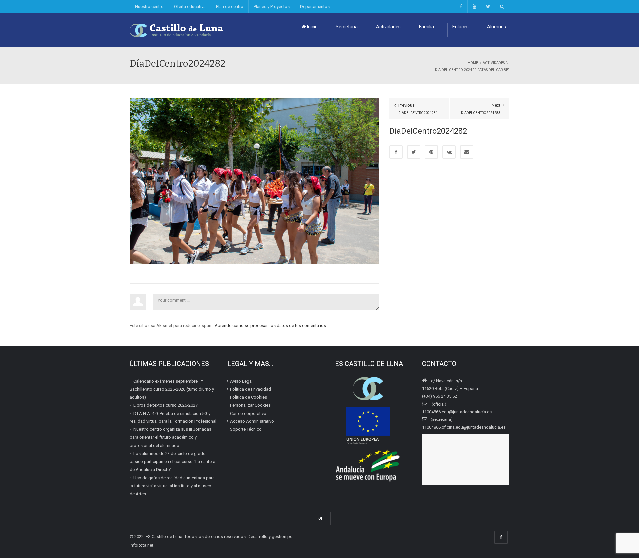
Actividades (388, 26)
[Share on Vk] (449, 152)
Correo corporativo (248, 413)
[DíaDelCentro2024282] (254, 180)
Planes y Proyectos (272, 6)
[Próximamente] (474, 6)
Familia (426, 26)
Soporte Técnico (246, 429)
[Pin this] (431, 152)
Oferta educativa (190, 6)
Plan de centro (229, 6)
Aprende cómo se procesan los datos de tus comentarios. (271, 325)
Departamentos (315, 6)
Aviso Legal (241, 380)
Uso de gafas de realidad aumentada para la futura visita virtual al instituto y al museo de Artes (172, 485)
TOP (319, 518)
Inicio (312, 26)
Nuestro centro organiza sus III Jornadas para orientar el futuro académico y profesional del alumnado (170, 437)
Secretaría (347, 26)
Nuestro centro (149, 6)
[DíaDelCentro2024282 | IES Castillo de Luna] (177, 29)
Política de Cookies (248, 397)
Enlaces (460, 26)
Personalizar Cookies (250, 405)
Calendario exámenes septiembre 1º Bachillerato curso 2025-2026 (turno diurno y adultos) (172, 389)
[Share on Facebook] (396, 152)
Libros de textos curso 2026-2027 (165, 405)
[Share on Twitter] (413, 152)
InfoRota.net (141, 545)
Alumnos (496, 26)
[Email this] (466, 152)
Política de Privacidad (250, 389)
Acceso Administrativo (252, 421)
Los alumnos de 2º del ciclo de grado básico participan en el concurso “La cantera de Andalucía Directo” (172, 461)
